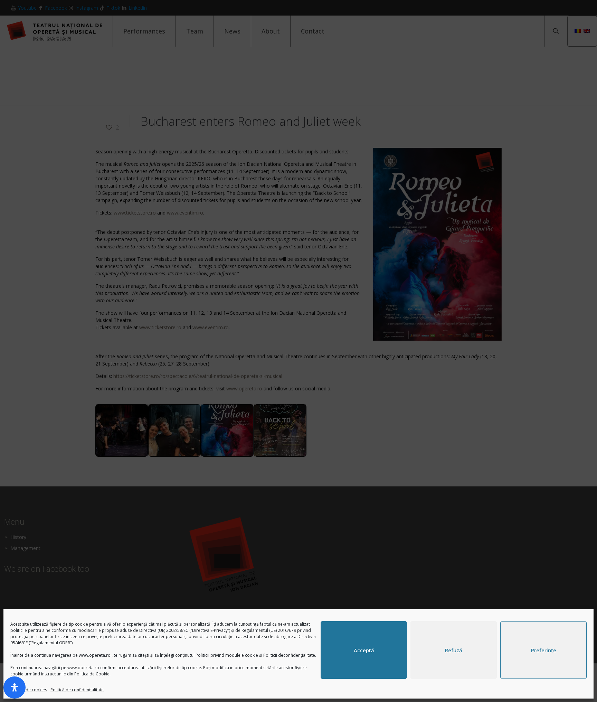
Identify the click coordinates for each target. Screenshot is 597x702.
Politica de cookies (28, 690)
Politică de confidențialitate (77, 690)
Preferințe (543, 650)
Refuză (453, 650)
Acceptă (364, 650)
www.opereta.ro (95, 655)
